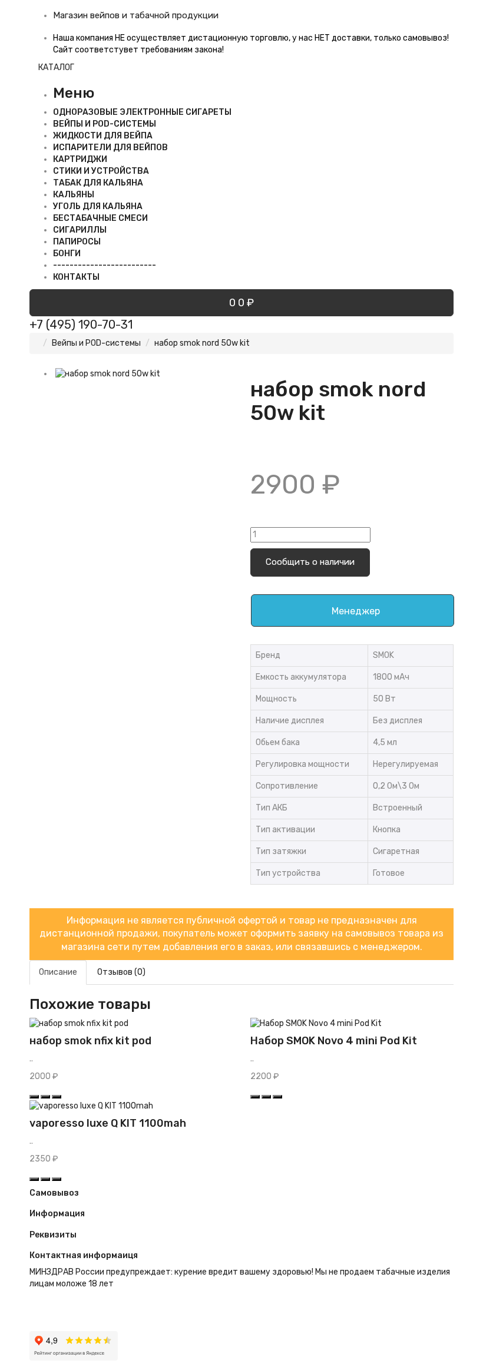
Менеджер (356, 611)
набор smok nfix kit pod (90, 1040)
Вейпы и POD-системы (96, 343)
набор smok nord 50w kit (202, 343)
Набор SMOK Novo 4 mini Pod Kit (333, 1040)
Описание (58, 972)
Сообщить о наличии (310, 562)
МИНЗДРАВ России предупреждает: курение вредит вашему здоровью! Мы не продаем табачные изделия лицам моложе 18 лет (239, 1278)
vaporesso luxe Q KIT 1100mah (107, 1123)
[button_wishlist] (45, 1096)
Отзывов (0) (121, 972)
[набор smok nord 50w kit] (143, 374)
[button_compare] (56, 1096)
